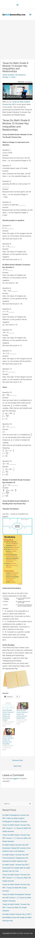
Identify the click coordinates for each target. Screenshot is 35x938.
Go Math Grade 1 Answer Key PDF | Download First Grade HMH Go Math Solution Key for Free (16, 868)
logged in (16, 779)
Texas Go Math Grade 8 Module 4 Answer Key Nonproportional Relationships (22, 714)
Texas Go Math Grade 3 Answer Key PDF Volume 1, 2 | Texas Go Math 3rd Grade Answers (16, 838)
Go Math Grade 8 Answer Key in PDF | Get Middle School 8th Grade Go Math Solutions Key (17, 917)
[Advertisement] (17, 38)
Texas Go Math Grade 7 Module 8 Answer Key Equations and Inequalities (8, 740)
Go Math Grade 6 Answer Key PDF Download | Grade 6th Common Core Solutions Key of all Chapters (16, 848)
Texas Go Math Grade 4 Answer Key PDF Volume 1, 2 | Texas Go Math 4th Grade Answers (16, 878)
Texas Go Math (8, 75)
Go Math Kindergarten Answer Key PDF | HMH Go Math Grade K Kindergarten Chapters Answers (15, 818)
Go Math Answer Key (25, 933)
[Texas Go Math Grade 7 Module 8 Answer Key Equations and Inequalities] (8, 731)
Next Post (17, 766)
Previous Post (17, 760)
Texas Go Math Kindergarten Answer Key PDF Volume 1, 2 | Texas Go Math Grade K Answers (16, 898)
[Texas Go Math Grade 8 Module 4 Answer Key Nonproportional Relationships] (23, 705)
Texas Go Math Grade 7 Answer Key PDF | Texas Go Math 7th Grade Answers (16, 907)
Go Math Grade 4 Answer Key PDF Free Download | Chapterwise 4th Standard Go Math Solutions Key (15, 858)
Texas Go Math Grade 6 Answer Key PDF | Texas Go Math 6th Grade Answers (16, 888)
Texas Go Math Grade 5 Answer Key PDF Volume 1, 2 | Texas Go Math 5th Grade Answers (16, 828)
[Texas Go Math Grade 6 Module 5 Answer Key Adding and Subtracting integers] (8, 705)
